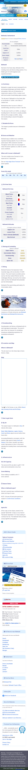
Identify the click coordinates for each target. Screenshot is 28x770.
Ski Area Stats (8, 539)
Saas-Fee (5, 646)
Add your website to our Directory (11, 718)
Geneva (20, 431)
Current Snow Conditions (13, 498)
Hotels (21, 19)
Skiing (5, 545)
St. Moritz (5, 667)
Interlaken (5, 642)
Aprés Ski (5, 555)
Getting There (7, 551)
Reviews (11, 24)
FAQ (7, 24)
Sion (16, 59)
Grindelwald (5, 640)
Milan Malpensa (9, 431)
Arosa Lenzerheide (7, 663)
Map (3, 24)
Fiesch (4, 638)
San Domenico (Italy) (8, 648)
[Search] (25, 5)
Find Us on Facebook (10, 695)
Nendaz (4, 665)
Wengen (4, 650)
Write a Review (22, 38)
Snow (10, 19)
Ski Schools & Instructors (11, 714)
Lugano (16, 431)
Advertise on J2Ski (7, 735)
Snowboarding (8, 547)
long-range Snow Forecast (13, 161)
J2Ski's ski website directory (12, 710)
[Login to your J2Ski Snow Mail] (14, 574)
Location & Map (8, 557)
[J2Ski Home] (4, 8)
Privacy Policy (6, 742)
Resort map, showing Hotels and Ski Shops (13, 408)
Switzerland (10, 15)
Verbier (4, 669)
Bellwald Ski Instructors (16, 314)
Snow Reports (21, 1)
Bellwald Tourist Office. (15, 685)
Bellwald (4, 19)
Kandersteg (5, 644)
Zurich (3, 433)
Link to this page (7, 739)
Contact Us (5, 744)
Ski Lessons (7, 549)
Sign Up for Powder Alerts (11, 77)
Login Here (7, 590)
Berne (8, 433)
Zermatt (4, 671)
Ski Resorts (13, 1)
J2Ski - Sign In (22, 15)
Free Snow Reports (13, 585)
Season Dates (8, 553)
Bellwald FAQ (7, 682)
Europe (3, 15)
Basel (20, 59)
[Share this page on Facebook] (25, 12)
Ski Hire (15, 19)
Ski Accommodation (9, 712)
